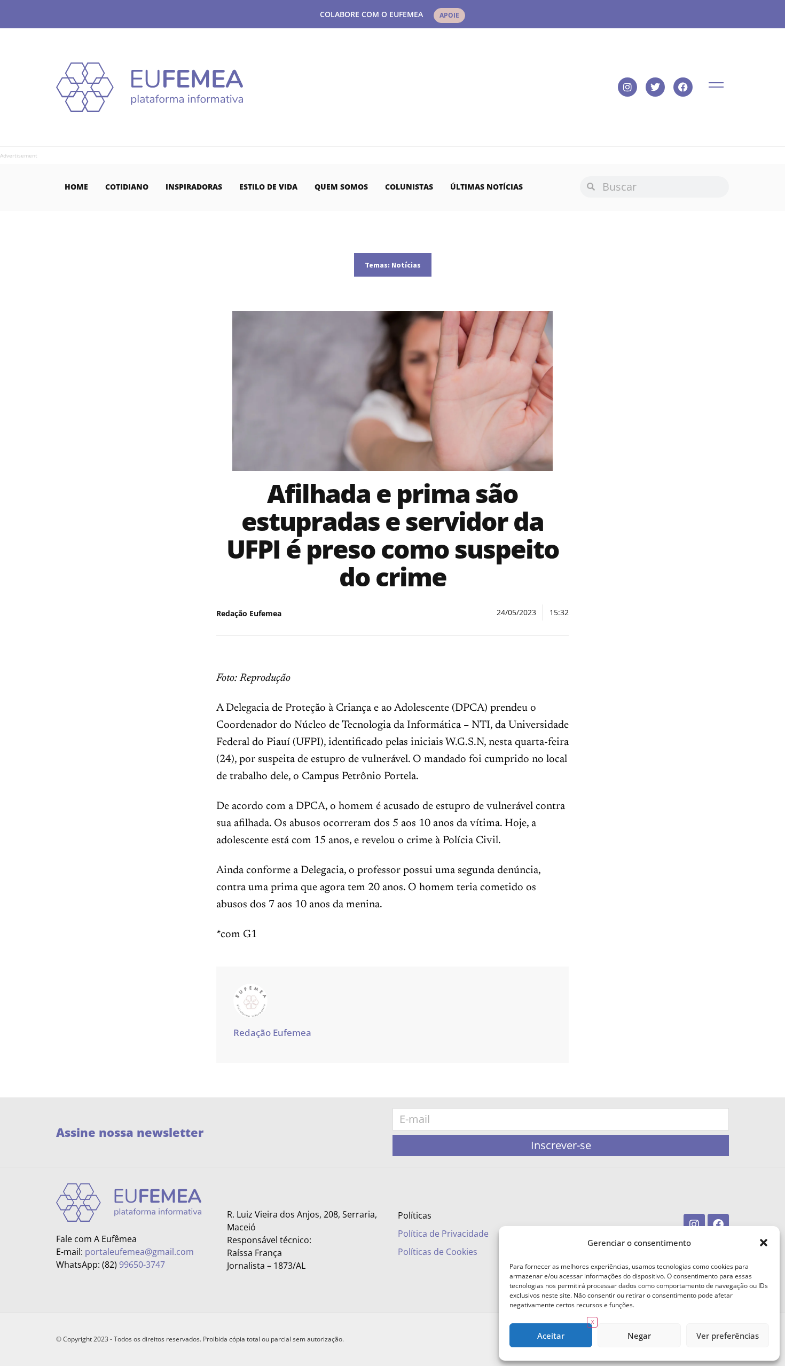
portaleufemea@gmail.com (139, 1252)
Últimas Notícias (486, 187)
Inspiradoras (194, 187)
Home (76, 187)
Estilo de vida (268, 187)
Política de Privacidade (443, 1233)
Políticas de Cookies (437, 1252)
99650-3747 (142, 1264)
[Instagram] (627, 87)
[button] (763, 1242)
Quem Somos (341, 187)
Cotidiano (126, 187)
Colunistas (409, 187)
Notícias (406, 265)
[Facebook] (683, 87)
